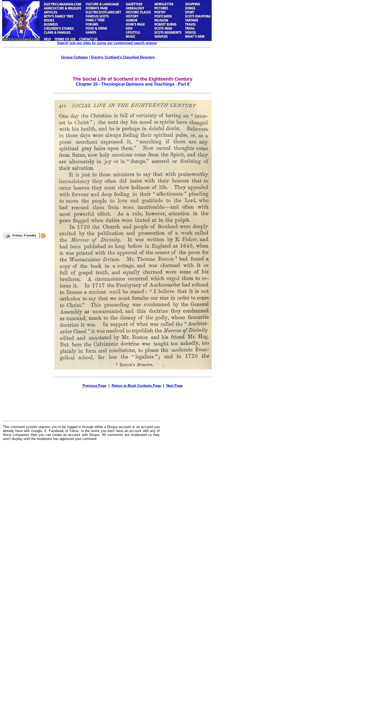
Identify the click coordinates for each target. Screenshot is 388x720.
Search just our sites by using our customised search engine (107, 43)
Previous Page (94, 386)
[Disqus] (81, 510)
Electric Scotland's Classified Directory (123, 57)
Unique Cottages (74, 57)
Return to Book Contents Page (136, 386)
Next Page (174, 386)
